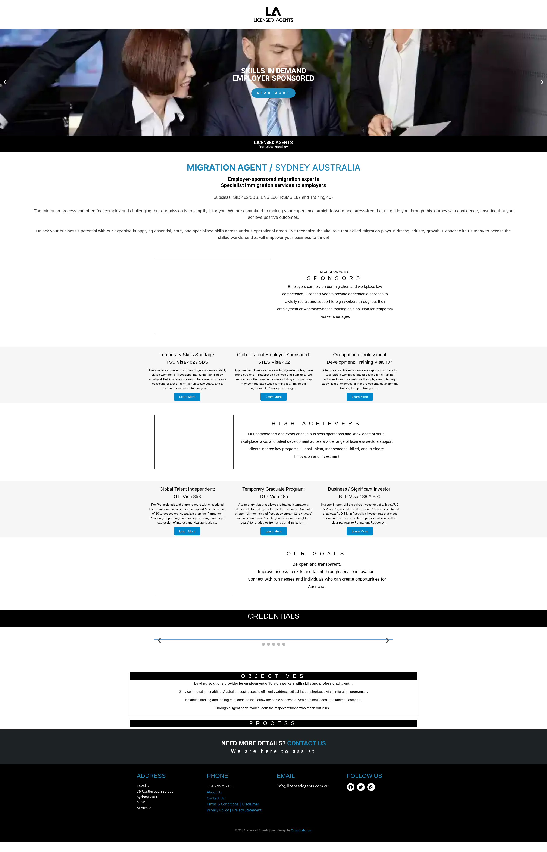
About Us (214, 792)
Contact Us (216, 798)
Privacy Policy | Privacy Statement (234, 810)
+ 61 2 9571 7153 (220, 786)
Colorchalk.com (301, 830)
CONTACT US (306, 743)
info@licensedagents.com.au (303, 786)
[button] (4, 82)
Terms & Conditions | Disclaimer (233, 804)
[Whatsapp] (371, 787)
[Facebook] (350, 787)
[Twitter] (361, 787)
